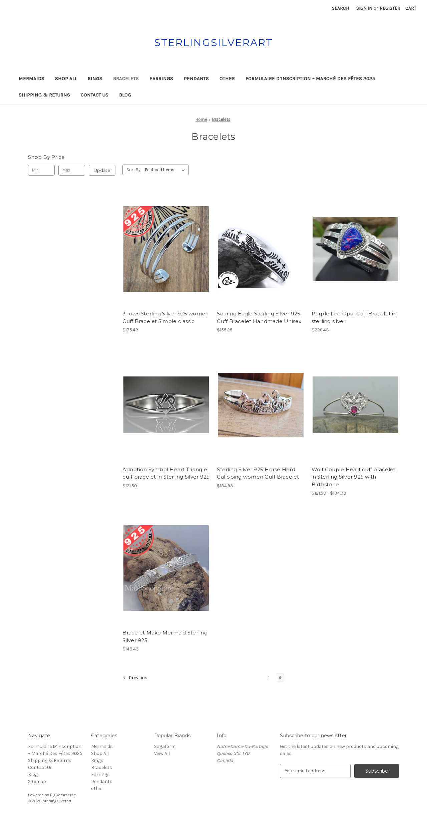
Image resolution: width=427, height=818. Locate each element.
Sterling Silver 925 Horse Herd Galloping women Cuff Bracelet (258, 473)
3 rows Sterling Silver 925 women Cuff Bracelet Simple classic (165, 317)
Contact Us (94, 95)
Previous (137, 677)
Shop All (66, 78)
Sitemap (37, 781)
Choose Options (355, 416)
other (227, 78)
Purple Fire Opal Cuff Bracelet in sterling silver (354, 317)
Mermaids (31, 78)
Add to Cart (166, 261)
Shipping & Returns (44, 95)
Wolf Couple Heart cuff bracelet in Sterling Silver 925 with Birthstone (354, 477)
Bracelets (126, 78)
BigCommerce (63, 795)
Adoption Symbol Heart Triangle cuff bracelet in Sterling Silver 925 (165, 473)
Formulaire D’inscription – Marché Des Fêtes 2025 (310, 78)
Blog (125, 95)
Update (102, 170)
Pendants (196, 78)
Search (340, 8)
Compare (164, 249)
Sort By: (133, 169)
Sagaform (164, 746)
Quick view (165, 237)
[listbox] (166, 170)
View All (162, 753)
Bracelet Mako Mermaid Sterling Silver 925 (164, 636)
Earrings (161, 78)
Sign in (364, 8)
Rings (95, 78)
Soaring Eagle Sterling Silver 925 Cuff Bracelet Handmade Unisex (259, 317)
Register (390, 8)
